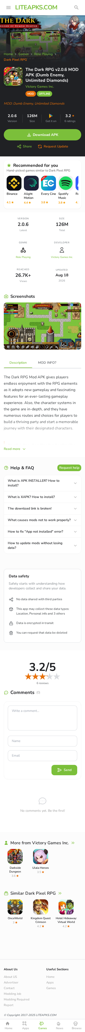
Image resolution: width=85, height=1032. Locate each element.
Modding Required (17, 999)
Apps (50, 982)
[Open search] (76, 7)
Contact (9, 988)
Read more (12, 449)
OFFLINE (44, 94)
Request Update (56, 146)
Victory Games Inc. (40, 86)
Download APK (45, 134)
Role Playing (23, 257)
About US (10, 977)
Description (18, 362)
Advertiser (11, 982)
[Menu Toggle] (8, 7)
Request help (69, 467)
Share (27, 146)
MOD (30, 94)
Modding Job (12, 994)
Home (50, 977)
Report (8, 1005)
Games (51, 988)
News (59, 1028)
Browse (76, 1028)
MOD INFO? (47, 362)
